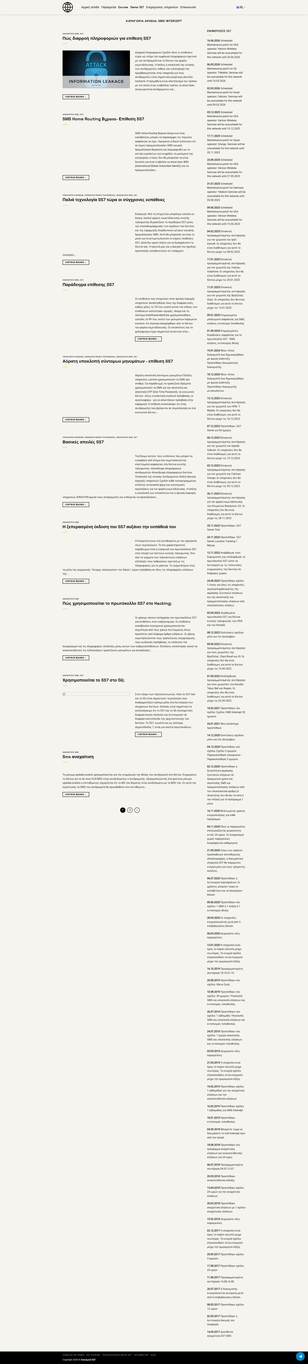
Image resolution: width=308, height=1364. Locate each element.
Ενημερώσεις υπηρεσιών (162, 7)
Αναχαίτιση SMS (71, 34)
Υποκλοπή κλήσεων (73, 195)
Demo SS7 (137, 7)
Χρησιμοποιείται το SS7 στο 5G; (93, 680)
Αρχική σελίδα (90, 7)
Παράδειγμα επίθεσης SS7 (88, 284)
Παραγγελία (108, 7)
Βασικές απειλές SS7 (83, 442)
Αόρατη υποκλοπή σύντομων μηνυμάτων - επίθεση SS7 (118, 361)
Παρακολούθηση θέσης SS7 (117, 1355)
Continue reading (76, 97)
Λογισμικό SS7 (141, 1355)
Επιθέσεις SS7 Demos (74, 1355)
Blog (153, 1355)
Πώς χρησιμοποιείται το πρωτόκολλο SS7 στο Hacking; (117, 603)
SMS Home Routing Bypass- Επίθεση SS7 (103, 118)
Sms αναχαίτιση (78, 756)
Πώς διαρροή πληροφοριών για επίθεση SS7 (107, 38)
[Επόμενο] (137, 810)
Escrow (123, 7)
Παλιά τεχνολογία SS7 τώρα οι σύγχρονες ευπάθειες (114, 199)
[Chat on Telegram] (300, 1356)
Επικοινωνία (188, 7)
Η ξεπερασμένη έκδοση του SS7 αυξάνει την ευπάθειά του (119, 526)
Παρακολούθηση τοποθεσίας (100, 195)
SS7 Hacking (93, 1355)
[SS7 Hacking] (69, 7)
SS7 (82, 34)
